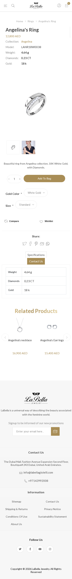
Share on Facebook (30, 244)
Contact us (52, 501)
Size (8, 205)
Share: (36, 236)
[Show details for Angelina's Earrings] (52, 327)
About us (16, 524)
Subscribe (55, 431)
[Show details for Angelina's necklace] (20, 327)
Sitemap (16, 501)
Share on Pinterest (36, 244)
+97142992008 (38, 480)
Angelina (26, 41)
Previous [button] (5, 337)
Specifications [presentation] (36, 254)
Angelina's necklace (20, 340)
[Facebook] (30, 549)
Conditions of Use (16, 516)
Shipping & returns (16, 509)
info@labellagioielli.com (38, 472)
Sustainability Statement (52, 516)
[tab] (36, 255)
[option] (13, 147)
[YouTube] (40, 549)
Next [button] (67, 337)
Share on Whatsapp (47, 244)
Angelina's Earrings (52, 340)
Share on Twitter (25, 244)
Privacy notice (52, 509)
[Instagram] (50, 549)
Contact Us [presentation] (36, 261)
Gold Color (13, 193)
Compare (14, 221)
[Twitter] (20, 549)
